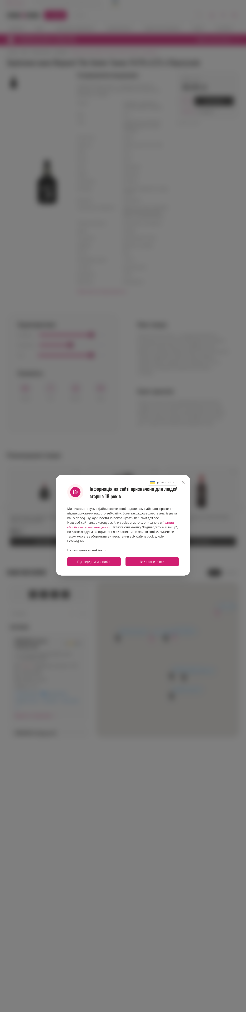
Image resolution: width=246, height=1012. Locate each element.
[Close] (183, 482)
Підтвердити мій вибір (94, 562)
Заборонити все (152, 562)
